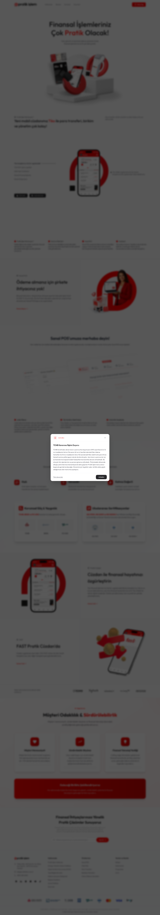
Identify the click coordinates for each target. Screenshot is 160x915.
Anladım (101, 477)
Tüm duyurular (58, 477)
